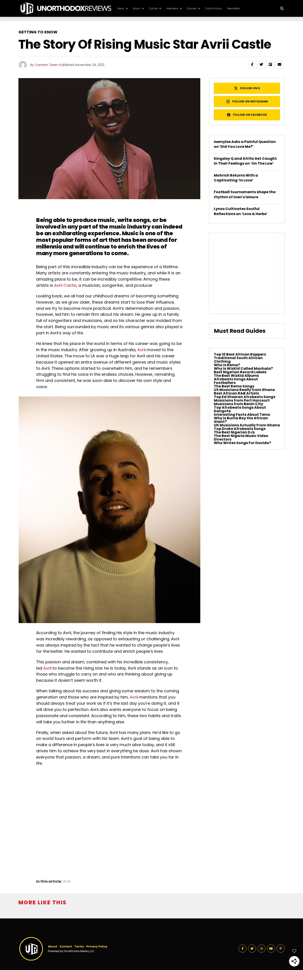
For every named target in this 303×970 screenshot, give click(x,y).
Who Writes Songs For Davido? (242, 442)
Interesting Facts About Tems (242, 414)
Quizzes (192, 8)
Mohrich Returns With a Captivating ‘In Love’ (236, 178)
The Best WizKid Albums (236, 375)
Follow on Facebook (250, 115)
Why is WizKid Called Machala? (243, 368)
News (121, 8)
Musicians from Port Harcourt (242, 400)
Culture (153, 8)
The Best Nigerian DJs (234, 432)
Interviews (172, 8)
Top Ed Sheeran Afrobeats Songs (244, 396)
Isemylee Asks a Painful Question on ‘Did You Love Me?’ (245, 144)
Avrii (141, 349)
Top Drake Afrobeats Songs (240, 428)
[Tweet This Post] (261, 64)
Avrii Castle (65, 285)
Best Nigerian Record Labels (240, 372)
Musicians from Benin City (238, 403)
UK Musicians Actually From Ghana (247, 425)
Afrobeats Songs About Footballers (236, 381)
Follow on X (250, 88)
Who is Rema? (227, 365)
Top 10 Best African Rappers (240, 354)
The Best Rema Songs (234, 386)
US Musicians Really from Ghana (244, 389)
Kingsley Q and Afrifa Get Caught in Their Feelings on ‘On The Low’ (245, 161)
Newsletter (233, 8)
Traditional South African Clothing (238, 359)
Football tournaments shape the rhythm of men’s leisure (244, 194)
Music (136, 8)
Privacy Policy (96, 946)
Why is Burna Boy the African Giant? (241, 420)
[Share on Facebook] (252, 64)
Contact (65, 946)
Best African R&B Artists (236, 393)
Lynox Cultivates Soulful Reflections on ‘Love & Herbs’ (241, 211)
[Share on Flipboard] (270, 64)
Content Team (46, 65)
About (52, 946)
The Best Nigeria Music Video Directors (241, 437)
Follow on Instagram (250, 101)
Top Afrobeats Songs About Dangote (240, 409)
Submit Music (213, 8)
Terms (79, 946)
